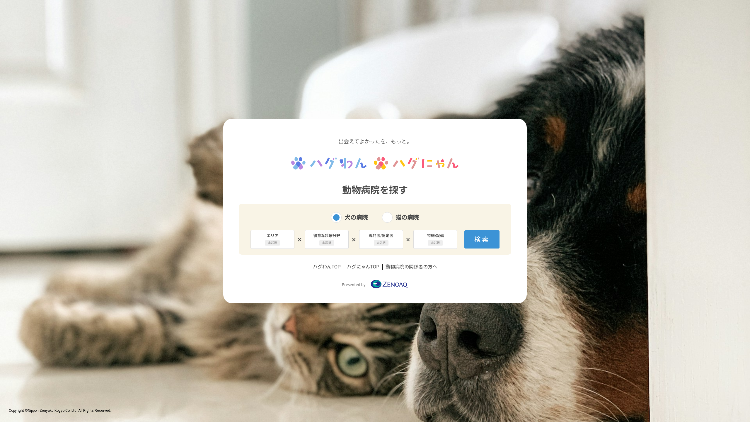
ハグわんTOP (327, 267)
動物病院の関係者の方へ (411, 267)
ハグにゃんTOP (363, 267)
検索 (482, 239)
